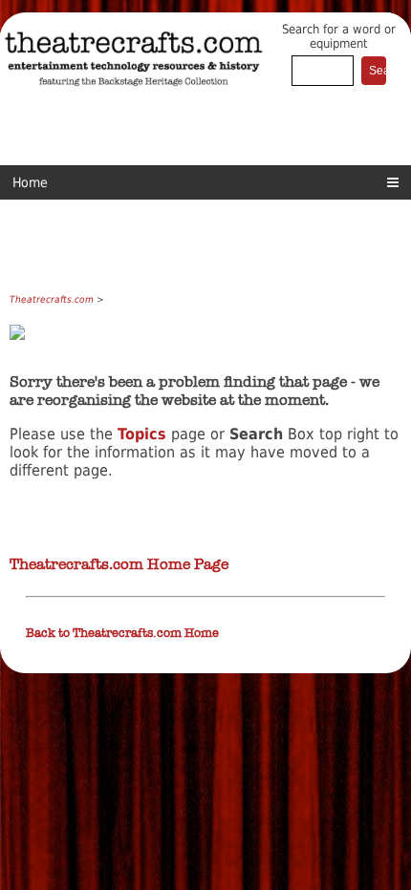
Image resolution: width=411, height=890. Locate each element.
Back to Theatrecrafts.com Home (122, 633)
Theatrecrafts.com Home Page (119, 564)
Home (30, 182)
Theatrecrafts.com (52, 299)
